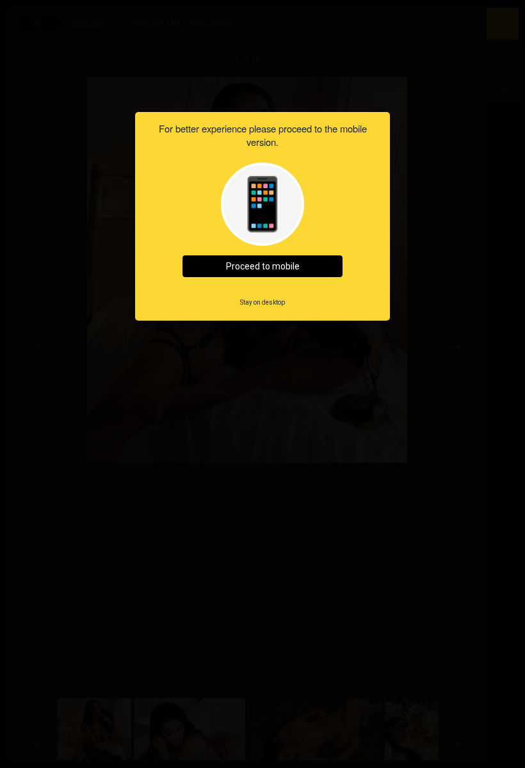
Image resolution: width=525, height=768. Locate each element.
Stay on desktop (262, 302)
